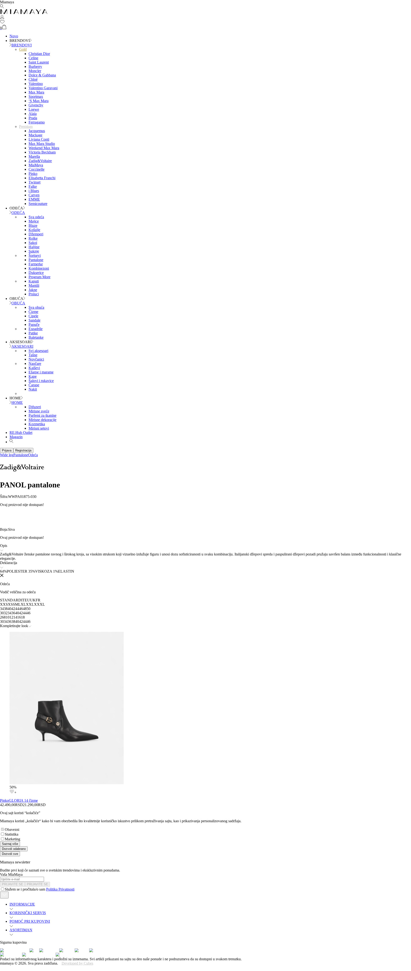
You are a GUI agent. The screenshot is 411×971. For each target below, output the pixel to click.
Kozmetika (37, 424)
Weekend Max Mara (44, 148)
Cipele (33, 316)
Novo (14, 36)
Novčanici (36, 359)
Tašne (33, 355)
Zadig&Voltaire (40, 161)
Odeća (33, 455)
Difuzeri (35, 407)
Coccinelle (36, 169)
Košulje (34, 230)
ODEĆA (18, 213)
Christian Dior (39, 54)
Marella (34, 156)
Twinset (34, 182)
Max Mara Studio (42, 144)
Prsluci (34, 294)
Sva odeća (36, 217)
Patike (33, 333)
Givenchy (36, 105)
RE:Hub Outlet (21, 433)
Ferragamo (37, 122)
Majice (34, 221)
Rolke (33, 238)
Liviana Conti (39, 139)
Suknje (34, 251)
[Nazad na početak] (4, 895)
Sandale (34, 320)
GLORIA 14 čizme (23, 800)
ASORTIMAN (21, 930)
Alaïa (33, 114)
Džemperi (36, 234)
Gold (23, 49)
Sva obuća (36, 307)
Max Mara (36, 92)
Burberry (35, 66)
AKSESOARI (22, 346)
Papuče (34, 324)
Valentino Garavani (43, 88)
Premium (26, 126)
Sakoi (33, 243)
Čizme (33, 312)
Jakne (33, 290)
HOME (17, 403)
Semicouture (38, 204)
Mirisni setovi (39, 428)
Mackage (35, 135)
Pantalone (36, 260)
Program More (39, 277)
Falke (33, 186)
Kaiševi (34, 368)
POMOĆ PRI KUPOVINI (30, 921)
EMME (34, 199)
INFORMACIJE (22, 904)
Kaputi (34, 281)
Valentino (36, 84)
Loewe (34, 109)
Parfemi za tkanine (42, 415)
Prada (33, 118)
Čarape (34, 385)
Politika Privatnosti (60, 889)
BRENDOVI (21, 45)
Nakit (33, 389)
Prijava (6, 450)
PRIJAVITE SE (12, 884)
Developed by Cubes (77, 963)
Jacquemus (37, 131)
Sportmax (36, 96)
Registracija (23, 450)
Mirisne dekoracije (42, 420)
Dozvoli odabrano (14, 849)
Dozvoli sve (10, 854)
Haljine (34, 247)
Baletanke (36, 337)
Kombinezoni (39, 268)
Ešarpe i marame (41, 372)
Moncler (35, 71)
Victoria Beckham (42, 152)
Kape (33, 376)
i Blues (34, 191)
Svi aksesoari (38, 351)
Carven (34, 195)
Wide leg (6, 455)
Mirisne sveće (39, 411)
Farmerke (36, 264)
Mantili (34, 285)
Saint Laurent (39, 62)
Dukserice (36, 273)
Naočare (35, 364)
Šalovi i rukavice (41, 381)
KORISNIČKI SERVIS (28, 913)
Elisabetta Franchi (42, 178)
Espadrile (36, 329)
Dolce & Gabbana (42, 75)
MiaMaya (36, 165)
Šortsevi (35, 255)
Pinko (33, 174)
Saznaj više (10, 844)
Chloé (33, 79)
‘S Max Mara (39, 101)
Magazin (16, 437)
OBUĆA (18, 303)
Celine (33, 58)
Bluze (33, 225)
